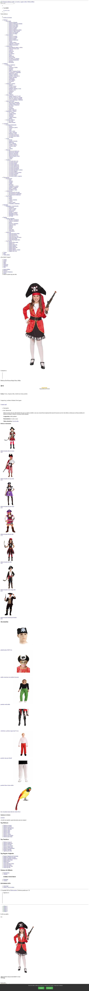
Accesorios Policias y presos (15, 172)
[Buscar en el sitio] (14, 3)
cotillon (10, 183)
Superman (11, 116)
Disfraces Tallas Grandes (14, 31)
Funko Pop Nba (6, 867)
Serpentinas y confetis (13, 186)
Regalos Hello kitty (13, 247)
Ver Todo (11, 216)
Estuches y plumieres (13, 223)
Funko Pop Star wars (13, 236)
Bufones (11, 92)
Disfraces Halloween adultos (15, 30)
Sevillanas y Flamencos (14, 104)
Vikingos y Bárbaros (13, 75)
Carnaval (11, 50)
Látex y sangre (12, 209)
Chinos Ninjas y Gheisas (14, 103)
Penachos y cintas (13, 133)
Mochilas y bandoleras (14, 219)
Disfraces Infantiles (13, 22)
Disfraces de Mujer (13, 33)
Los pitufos (11, 81)
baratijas (11, 182)
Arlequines (11, 91)
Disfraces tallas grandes (8, 828)
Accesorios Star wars (13, 161)
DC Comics (11, 112)
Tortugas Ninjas (12, 113)
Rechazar (49, 988)
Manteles (11, 181)
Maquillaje (5, 204)
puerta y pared (12, 202)
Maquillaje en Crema (13, 214)
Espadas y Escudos (13, 141)
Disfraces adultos (7, 834)
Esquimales (11, 108)
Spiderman (11, 114)
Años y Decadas (9, 95)
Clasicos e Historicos (8, 271)
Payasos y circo (12, 90)
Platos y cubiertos (13, 188)
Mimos (10, 93)
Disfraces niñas (6, 831)
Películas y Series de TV (14, 76)
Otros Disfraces (9, 35)
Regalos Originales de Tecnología (10, 856)
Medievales (11, 56)
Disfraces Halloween (13, 40)
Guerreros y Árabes (13, 67)
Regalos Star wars (13, 251)
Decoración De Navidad (14, 192)
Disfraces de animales (8, 845)
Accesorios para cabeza (14, 136)
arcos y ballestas (12, 143)
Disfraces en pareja (13, 37)
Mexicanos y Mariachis (14, 102)
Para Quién (8, 21)
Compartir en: (4, 370)
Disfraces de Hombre (13, 32)
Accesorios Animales (13, 173)
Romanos (11, 68)
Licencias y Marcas (10, 119)
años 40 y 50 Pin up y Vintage (15, 97)
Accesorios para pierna (14, 134)
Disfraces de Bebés (13, 27)
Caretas (10, 158)
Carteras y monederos (13, 221)
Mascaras (8, 149)
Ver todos (11, 137)
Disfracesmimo (13, 890)
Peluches (11, 227)
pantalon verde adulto (5, 704)
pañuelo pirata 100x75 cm (6, 650)
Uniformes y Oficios (10, 83)
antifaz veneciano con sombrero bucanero (10, 677)
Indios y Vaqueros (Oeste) (14, 71)
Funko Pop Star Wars (8, 866)
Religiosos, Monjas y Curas (15, 88)
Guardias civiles (12, 87)
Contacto (5, 880)
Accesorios (5, 123)
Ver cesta (4, 10)
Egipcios (11, 70)
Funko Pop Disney (13, 234)
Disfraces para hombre (8, 835)
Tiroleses (11, 107)
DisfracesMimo (6, 269)
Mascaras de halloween (14, 151)
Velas (10, 179)
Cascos (10, 128)
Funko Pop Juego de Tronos (15, 237)
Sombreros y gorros (13, 127)
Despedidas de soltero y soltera (15, 47)
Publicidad (5, 879)
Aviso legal (5, 886)
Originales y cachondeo (14, 43)
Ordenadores (12, 231)
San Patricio (11, 53)
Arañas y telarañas (13, 199)
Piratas (10, 55)
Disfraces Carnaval (7, 842)
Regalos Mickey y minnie (14, 249)
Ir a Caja (8, 10)
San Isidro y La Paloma (14, 58)
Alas (10, 147)
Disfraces (5, 20)
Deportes (11, 85)
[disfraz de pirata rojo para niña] (36, 369)
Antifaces (11, 157)
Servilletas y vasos (13, 189)
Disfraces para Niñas (13, 26)
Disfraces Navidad (7, 844)
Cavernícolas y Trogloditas (15, 72)
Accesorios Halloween (14, 164)
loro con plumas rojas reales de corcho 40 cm (10, 811)
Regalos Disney (12, 248)
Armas (7, 138)
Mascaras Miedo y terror (14, 156)
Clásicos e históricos (10, 65)
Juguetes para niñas (7, 850)
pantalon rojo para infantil (6, 758)
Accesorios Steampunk (14, 168)
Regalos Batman (12, 246)
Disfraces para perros (13, 45)
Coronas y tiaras (12, 146)
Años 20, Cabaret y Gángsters (15, 98)
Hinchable (11, 184)
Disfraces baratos (12, 38)
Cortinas (11, 201)
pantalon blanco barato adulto (7, 785)
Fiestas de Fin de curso (14, 48)
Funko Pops (6, 862)
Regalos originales (7, 849)
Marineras (11, 61)
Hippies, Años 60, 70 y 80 (14, 96)
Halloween (11, 51)
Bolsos (10, 222)
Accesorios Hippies (13, 171)
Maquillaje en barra (13, 213)
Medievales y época (13, 73)
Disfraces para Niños (13, 25)
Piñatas (10, 198)
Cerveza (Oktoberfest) (14, 60)
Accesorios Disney (13, 174)
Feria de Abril (12, 57)
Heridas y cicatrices (13, 212)
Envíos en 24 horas (7, 17)
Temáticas (5, 63)
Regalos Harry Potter (8, 860)
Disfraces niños (6, 830)
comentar (3, 817)
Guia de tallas (15, 421)
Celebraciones (9, 46)
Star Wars (11, 121)
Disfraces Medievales (8, 847)
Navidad (11, 52)
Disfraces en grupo (13, 36)
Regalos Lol (11, 243)
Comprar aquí (4, 404)
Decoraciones (6, 177)
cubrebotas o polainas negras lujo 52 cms (9, 730)
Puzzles (10, 228)
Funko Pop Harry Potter (14, 233)
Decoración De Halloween (15, 194)
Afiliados (5, 874)
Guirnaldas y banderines (14, 203)
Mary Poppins (12, 80)
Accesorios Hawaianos (14, 167)
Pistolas (10, 139)
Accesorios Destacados (11, 124)
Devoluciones (6, 872)
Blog (4, 253)
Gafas (10, 129)
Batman (10, 118)
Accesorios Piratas (13, 163)
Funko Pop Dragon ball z (14, 239)
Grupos (5, 252)
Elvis (10, 82)
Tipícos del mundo (10, 101)
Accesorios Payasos (13, 162)
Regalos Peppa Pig (13, 244)
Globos (10, 197)
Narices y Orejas (12, 208)
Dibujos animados (13, 77)
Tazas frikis (11, 229)
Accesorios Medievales (14, 166)
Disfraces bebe (6, 833)
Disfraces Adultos (13, 28)
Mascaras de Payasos (13, 154)
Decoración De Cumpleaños (15, 193)
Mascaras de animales (13, 152)
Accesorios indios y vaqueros (15, 176)
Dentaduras (11, 211)
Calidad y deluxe (12, 42)
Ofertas (10, 41)
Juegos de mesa (12, 224)
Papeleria (11, 226)
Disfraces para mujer (7, 836)
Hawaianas (11, 62)
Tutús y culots (12, 131)
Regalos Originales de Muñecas (10, 858)
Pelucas (10, 126)
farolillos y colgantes (13, 187)
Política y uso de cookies (8, 887)
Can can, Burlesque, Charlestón (16, 100)
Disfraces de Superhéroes (8, 848)
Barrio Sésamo (12, 122)
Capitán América (12, 117)
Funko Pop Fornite (13, 238)
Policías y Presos (12, 86)
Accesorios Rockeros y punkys (16, 169)
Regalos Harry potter (13, 242)
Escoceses (11, 106)
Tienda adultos (6, 254)
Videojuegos (11, 78)
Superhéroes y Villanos (11, 111)
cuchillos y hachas (13, 144)
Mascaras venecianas (13, 153)
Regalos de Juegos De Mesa (9, 857)
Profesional (11, 207)
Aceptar (41, 988)
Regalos (5, 217)
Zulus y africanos (12, 109)
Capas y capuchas (13, 132)
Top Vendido (9, 196)
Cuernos (11, 148)
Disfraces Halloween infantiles (15, 23)
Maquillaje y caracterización (12, 206)
